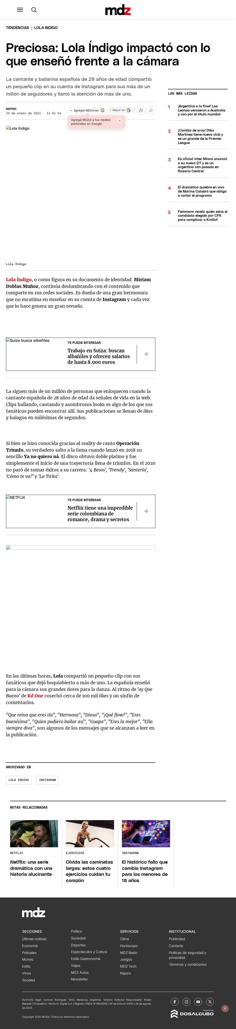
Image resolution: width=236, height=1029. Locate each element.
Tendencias (17, 28)
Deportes (78, 945)
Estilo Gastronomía (85, 959)
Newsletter (79, 979)
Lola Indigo (19, 780)
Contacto (176, 946)
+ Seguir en (117, 110)
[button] (20, 10)
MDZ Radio (128, 953)
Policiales (29, 953)
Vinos (26, 973)
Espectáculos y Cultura (89, 952)
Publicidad (177, 939)
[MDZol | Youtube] (198, 1002)
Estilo (26, 966)
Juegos (126, 959)
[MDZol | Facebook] (174, 1002)
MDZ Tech (128, 966)
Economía (30, 946)
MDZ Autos (80, 973)
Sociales (28, 980)
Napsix (11, 109)
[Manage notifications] (225, 1008)
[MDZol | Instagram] (186, 1002)
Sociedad (78, 938)
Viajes (75, 966)
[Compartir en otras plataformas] (151, 110)
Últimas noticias (34, 939)
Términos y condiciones (188, 964)
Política (76, 931)
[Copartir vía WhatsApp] (141, 110)
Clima (124, 939)
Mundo (27, 959)
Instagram (47, 780)
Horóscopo (129, 946)
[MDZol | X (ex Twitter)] (210, 1002)
